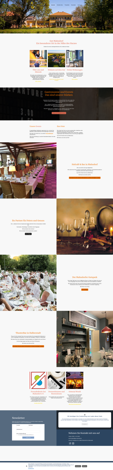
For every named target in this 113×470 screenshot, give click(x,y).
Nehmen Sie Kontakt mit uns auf (59, 113)
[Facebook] (70, 443)
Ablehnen (85, 466)
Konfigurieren (31, 468)
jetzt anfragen (28, 233)
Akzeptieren (84, 424)
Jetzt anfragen (85, 289)
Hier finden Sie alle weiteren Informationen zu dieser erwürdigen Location (28, 346)
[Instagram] (73, 443)
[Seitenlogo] (33, 5)
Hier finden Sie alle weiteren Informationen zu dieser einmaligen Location (84, 177)
